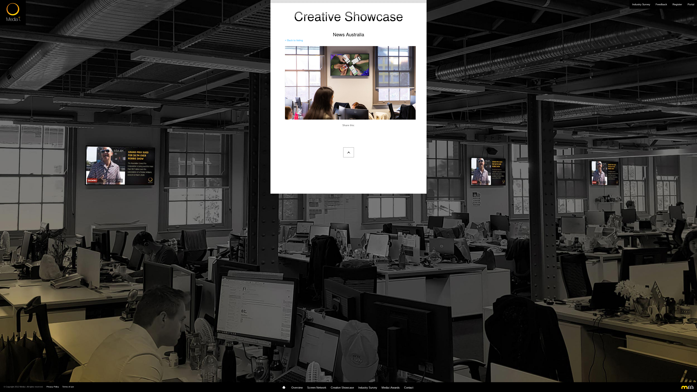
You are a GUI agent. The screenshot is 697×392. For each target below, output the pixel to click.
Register (677, 4)
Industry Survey (641, 4)
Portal (691, 4)
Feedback (661, 4)
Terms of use (68, 387)
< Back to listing (294, 40)
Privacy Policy (52, 387)
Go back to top (348, 152)
